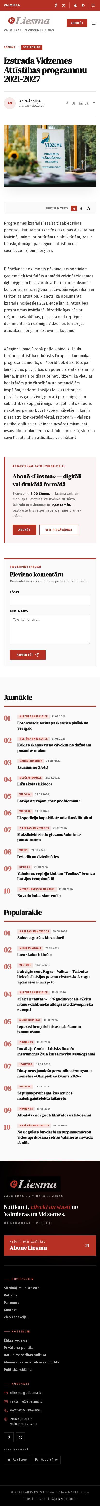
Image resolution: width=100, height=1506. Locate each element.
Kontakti (10, 1310)
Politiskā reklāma (18, 1370)
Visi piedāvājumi (58, 530)
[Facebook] (56, 5)
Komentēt (25, 655)
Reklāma (10, 1295)
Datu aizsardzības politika (25, 1355)
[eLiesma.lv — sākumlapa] (29, 21)
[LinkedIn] (81, 103)
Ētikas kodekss (15, 1340)
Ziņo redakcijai (16, 1317)
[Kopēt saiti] (94, 103)
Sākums (10, 47)
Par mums (11, 1303)
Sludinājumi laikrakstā (21, 1288)
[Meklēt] (92, 5)
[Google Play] (83, 5)
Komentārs (19, 611)
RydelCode (67, 1499)
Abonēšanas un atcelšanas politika (32, 1362)
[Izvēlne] (93, 23)
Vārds (15, 591)
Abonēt (77, 23)
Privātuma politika (18, 1348)
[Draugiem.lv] (87, 103)
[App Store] (75, 5)
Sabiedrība (32, 47)
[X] (64, 5)
